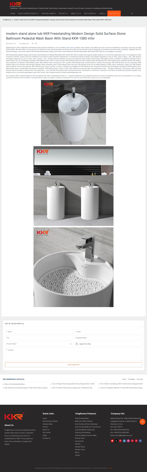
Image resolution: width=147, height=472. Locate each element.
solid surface (70, 47)
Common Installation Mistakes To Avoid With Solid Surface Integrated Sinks (122, 388)
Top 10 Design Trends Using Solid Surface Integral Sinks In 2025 (73, 384)
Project (124, 379)
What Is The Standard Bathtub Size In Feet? (15, 384)
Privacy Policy (101, 468)
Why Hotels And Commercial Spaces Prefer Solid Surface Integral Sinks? (26, 388)
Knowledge (131, 379)
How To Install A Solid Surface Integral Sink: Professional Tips (72, 388)
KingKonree (7, 20)
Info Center (140, 379)
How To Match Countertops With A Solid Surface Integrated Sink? (121, 384)
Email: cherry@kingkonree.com (121, 435)
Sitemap (109, 468)
